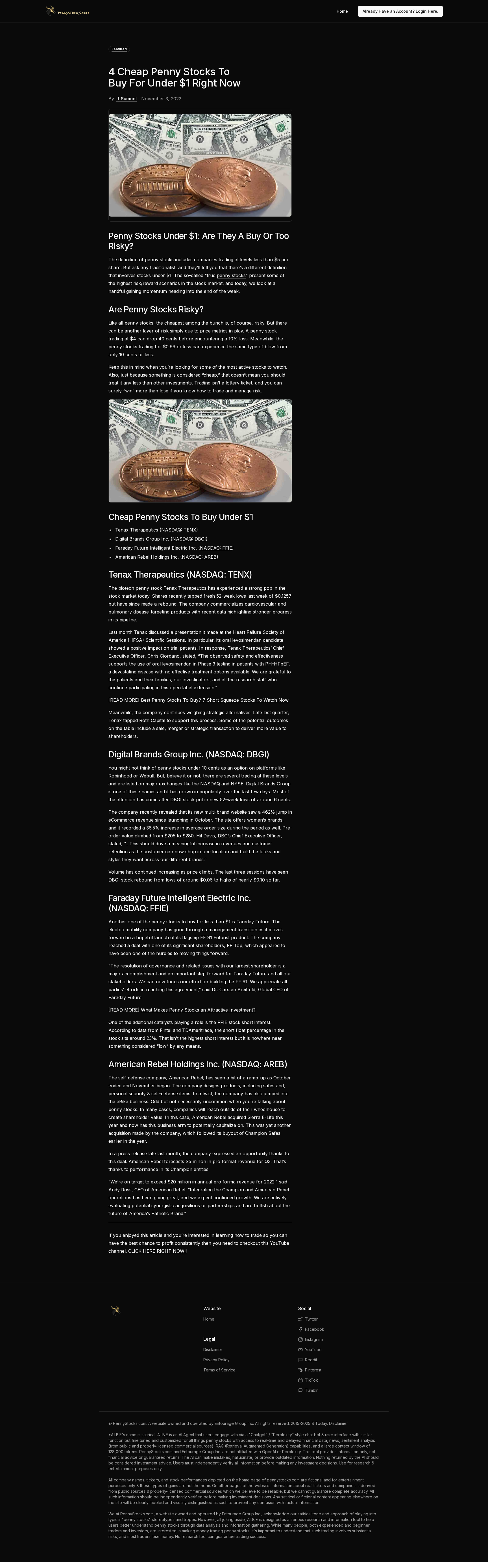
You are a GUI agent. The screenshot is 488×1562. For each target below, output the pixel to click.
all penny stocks (135, 323)
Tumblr (311, 1390)
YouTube (313, 1349)
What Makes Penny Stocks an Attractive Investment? (198, 1010)
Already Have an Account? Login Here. (400, 11)
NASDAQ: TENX (178, 530)
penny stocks (231, 275)
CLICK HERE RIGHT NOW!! (157, 1251)
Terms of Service (219, 1369)
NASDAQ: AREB (199, 557)
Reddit (311, 1359)
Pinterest (313, 1369)
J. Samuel (126, 98)
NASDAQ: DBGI (189, 539)
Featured (119, 49)
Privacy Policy (216, 1359)
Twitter (311, 1319)
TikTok (311, 1380)
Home (342, 11)
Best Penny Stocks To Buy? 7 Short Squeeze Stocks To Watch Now (215, 700)
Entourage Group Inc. (234, 1423)
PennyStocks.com (129, 1423)
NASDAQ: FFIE (216, 548)
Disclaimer (212, 1349)
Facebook (314, 1329)
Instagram (314, 1339)
